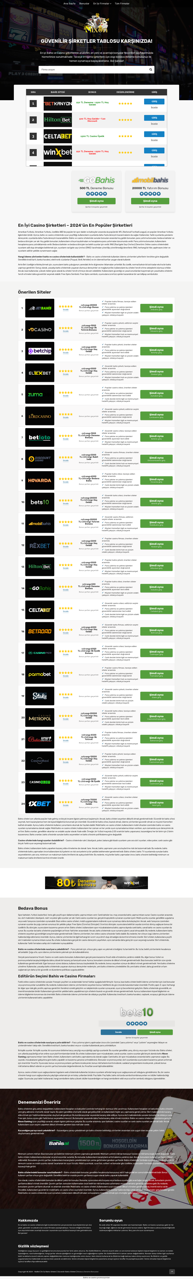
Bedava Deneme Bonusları (88, 1272)
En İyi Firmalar (101, 3)
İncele (66, 309)
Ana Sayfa (69, 3)
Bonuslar (84, 3)
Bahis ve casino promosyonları (96, 1277)
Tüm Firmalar (122, 3)
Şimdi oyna (97, 201)
